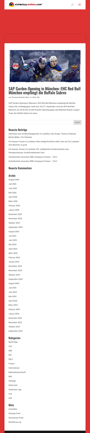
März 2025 (13, 253)
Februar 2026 (14, 206)
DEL (38, 97)
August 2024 (14, 283)
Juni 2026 (13, 188)
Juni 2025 (13, 240)
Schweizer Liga (15, 389)
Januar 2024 (14, 314)
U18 (10, 394)
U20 (10, 398)
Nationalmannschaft (17, 372)
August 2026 (14, 180)
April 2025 (13, 249)
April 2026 (13, 197)
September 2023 (16, 331)
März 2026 (13, 201)
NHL (10, 376)
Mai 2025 (12, 244)
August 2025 (14, 231)
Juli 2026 (12, 184)
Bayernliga (13, 342)
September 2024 (16, 279)
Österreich (13, 385)
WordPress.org (15, 422)
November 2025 (15, 218)
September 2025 (16, 227)
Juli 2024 (12, 288)
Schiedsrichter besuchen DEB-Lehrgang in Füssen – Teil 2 (33, 161)
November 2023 (15, 322)
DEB (10, 351)
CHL (10, 346)
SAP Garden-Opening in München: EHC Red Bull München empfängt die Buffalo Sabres (45, 90)
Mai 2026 (12, 193)
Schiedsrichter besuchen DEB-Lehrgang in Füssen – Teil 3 (33, 157)
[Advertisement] (45, 17)
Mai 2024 (12, 296)
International (14, 368)
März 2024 (13, 305)
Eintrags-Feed (14, 413)
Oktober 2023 (14, 327)
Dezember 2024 (15, 266)
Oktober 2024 (14, 275)
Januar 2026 (14, 210)
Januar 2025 (14, 262)
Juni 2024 (13, 292)
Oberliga (12, 381)
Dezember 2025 (15, 214)
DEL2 (11, 359)
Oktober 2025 (14, 223)
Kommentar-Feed (16, 418)
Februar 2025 (14, 257)
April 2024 (13, 301)
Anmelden (13, 409)
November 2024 (15, 270)
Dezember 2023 (15, 318)
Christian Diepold (18, 97)
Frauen (12, 363)
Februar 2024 (14, 309)
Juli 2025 (12, 236)
